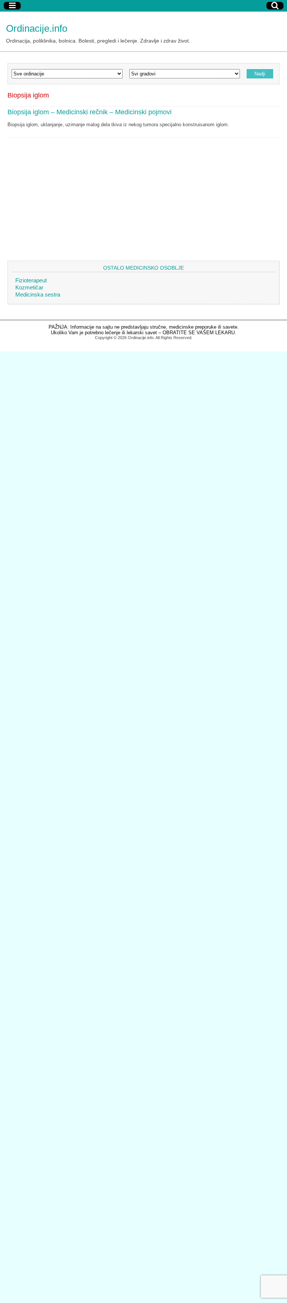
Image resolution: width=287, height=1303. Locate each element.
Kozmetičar (29, 287)
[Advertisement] (143, 193)
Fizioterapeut (31, 280)
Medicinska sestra (37, 294)
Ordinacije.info (36, 28)
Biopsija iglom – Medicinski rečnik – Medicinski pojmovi (89, 112)
